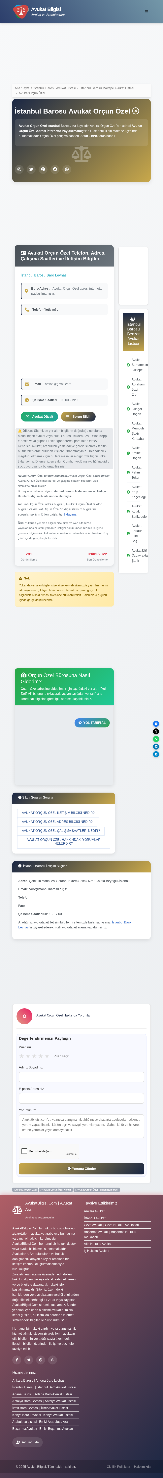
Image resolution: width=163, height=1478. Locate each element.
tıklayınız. (70, 514)
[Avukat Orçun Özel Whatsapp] (66, 169)
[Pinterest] (40, 1359)
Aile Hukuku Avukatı (98, 1244)
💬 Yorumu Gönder (81, 1168)
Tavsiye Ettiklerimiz (100, 1203)
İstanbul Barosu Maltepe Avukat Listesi (107, 88)
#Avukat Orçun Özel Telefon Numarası (96, 1189)
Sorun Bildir (82, 416)
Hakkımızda (142, 1466)
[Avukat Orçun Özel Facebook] (54, 169)
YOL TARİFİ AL (94, 722)
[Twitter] (28, 1359)
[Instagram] (52, 1359)
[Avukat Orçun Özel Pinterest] (43, 169)
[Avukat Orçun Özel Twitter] (31, 169)
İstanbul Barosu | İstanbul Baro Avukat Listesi (44, 1387)
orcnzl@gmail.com (58, 384)
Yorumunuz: (27, 1110)
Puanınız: (25, 1047)
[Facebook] (16, 1359)
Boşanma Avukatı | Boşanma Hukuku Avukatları (110, 1234)
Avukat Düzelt (42, 416)
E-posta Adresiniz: (32, 1089)
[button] (58, 813)
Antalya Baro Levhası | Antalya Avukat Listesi (44, 1401)
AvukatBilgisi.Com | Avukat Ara (48, 1206)
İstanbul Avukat (94, 1218)
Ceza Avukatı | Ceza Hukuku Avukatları (111, 1225)
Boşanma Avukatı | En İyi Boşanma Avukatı (42, 1428)
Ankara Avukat (94, 1211)
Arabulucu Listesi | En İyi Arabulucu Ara (40, 1421)
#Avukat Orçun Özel (25, 1189)
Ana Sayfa (22, 88)
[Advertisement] (81, 54)
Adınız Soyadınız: (31, 1067)
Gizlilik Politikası (118, 1466)
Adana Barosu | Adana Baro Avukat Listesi (42, 1394)
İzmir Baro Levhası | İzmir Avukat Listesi (40, 1408)
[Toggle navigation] (146, 12)
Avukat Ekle (30, 1442)
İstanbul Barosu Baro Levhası (44, 275)
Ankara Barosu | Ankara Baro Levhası (38, 1380)
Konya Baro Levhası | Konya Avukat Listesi (42, 1415)
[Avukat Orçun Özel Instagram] (19, 169)
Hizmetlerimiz (24, 1372)
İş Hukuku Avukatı (96, 1251)
